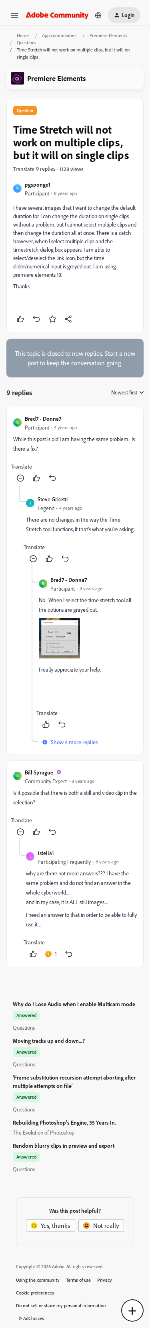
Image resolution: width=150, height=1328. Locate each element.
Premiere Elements (108, 35)
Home (23, 35)
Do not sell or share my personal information (61, 1305)
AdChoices (33, 1318)
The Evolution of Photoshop (43, 1132)
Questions (26, 42)
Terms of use (78, 1280)
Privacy (104, 1280)
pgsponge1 (37, 184)
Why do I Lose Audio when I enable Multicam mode (74, 1004)
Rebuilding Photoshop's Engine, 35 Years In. (64, 1122)
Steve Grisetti (53, 499)
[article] (75, 449)
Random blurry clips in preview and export (63, 1145)
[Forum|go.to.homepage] (57, 15)
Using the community (38, 1280)
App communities (59, 35)
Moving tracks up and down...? (49, 1040)
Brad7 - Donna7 (43, 418)
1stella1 (46, 852)
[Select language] (98, 15)
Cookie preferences (35, 1293)
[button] (14, 18)
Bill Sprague (39, 772)
